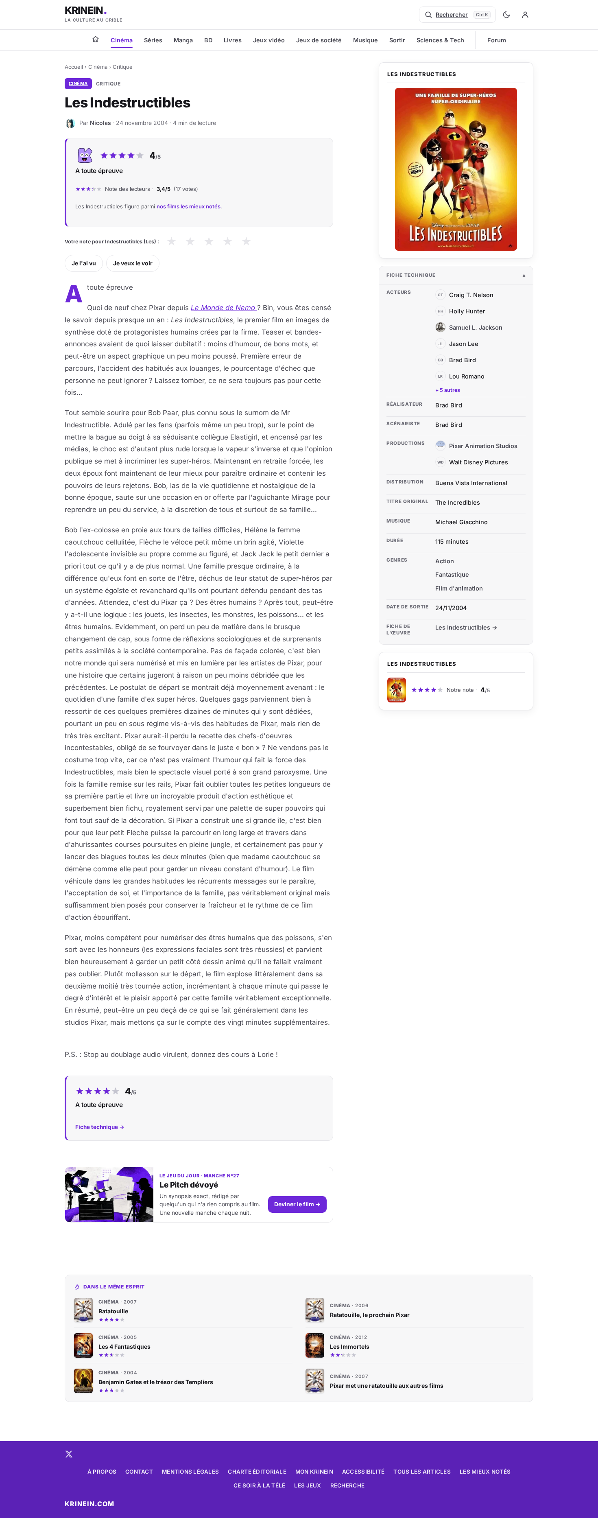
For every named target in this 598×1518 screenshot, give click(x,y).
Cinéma (122, 40)
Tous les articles (422, 1471)
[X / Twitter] (69, 1454)
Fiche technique (411, 275)
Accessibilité (363, 1471)
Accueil (74, 66)
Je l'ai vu (84, 263)
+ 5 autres (447, 390)
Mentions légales (190, 1471)
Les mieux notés (485, 1471)
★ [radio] (171, 241)
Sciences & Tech (440, 40)
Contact (139, 1471)
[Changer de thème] (506, 15)
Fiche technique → (99, 1127)
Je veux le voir (133, 263)
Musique (365, 40)
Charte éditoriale (257, 1471)
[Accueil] (96, 39)
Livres (233, 40)
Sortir (397, 40)
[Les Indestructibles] (456, 169)
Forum (496, 40)
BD (208, 40)
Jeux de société (319, 40)
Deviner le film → (297, 1204)
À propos (101, 1471)
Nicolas (100, 122)
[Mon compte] (525, 15)
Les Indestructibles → (466, 627)
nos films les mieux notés (188, 206)
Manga (183, 40)
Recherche (347, 1485)
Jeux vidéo (269, 40)
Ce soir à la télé (260, 1485)
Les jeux (307, 1485)
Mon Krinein (314, 1471)
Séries (153, 40)
